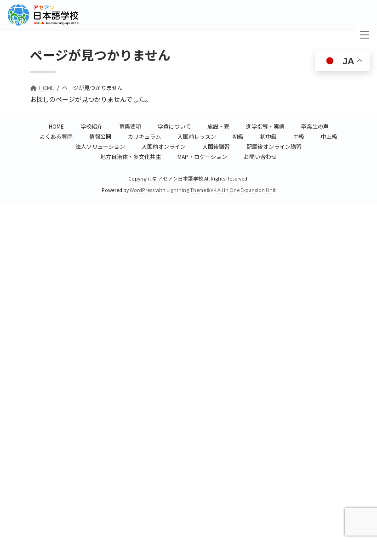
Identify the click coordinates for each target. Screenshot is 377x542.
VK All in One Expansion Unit (243, 189)
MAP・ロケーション (202, 156)
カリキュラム (144, 136)
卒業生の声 (315, 126)
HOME (56, 126)
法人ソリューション (100, 146)
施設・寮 (218, 126)
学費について (174, 126)
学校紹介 (91, 126)
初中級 (268, 136)
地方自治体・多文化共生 (130, 156)
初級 (238, 136)
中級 (298, 136)
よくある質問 (56, 136)
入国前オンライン (164, 146)
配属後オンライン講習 (274, 146)
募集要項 (130, 126)
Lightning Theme (186, 189)
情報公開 (100, 136)
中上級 (329, 136)
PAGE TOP (359, 492)
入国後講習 (216, 146)
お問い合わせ (260, 156)
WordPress (142, 189)
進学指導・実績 (265, 126)
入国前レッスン (196, 136)
